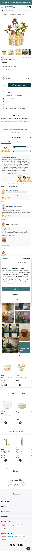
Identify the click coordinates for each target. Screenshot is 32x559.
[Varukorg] (30, 7)
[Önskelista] (27, 7)
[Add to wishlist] (29, 44)
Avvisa (16, 299)
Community (15, 141)
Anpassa (15, 294)
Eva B (7, 190)
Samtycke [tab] (4, 262)
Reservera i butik (24, 74)
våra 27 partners (10, 270)
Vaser (10, 484)
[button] (3, 10)
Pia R (7, 253)
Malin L (8, 224)
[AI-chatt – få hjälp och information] (28, 548)
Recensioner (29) (6, 141)
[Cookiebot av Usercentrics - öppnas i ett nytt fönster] (23, 259)
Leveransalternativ (24, 70)
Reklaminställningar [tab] (23, 262)
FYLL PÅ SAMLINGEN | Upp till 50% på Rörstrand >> (15, 2)
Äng (22, 484)
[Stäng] (29, 2)
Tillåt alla (16, 289)
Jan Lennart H (9, 206)
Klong (16, 484)
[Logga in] (23, 7)
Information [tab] (12, 262)
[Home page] (10, 7)
